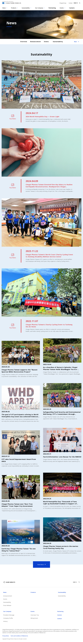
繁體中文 (76, 3)
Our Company (7, 611)
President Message (8, 615)
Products (33, 592)
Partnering (52, 8)
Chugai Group (62, 3)
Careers (72, 8)
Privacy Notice (5, 636)
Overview (23, 41)
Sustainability (58, 41)
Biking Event (34, 618)
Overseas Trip (35, 615)
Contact (70, 3)
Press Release (7, 605)
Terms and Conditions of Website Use (19, 636)
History (5, 621)
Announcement (35, 41)
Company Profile (8, 618)
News (4, 592)
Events (46, 41)
